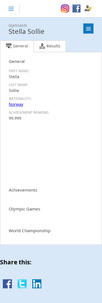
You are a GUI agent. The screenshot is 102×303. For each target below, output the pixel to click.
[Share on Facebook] (7, 286)
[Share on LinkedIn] (36, 286)
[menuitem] (65, 8)
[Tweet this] (22, 286)
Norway (16, 104)
